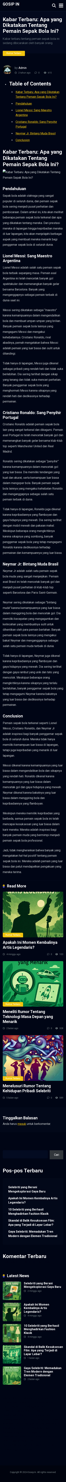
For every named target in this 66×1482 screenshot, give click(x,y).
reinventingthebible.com (18, 1449)
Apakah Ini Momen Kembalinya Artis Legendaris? (30, 945)
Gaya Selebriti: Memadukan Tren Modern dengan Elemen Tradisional (32, 1234)
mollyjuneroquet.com (47, 1436)
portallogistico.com (34, 1406)
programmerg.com (43, 1411)
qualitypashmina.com (16, 1415)
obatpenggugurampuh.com (19, 1440)
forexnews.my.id (40, 1415)
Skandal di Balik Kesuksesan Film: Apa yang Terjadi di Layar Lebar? (31, 1223)
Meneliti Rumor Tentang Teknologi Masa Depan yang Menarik (28, 1016)
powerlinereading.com (17, 1411)
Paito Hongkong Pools (43, 1419)
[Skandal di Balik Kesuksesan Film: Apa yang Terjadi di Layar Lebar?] (12, 1362)
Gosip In (11, 4)
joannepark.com (13, 1398)
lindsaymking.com (14, 1432)
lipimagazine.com (37, 1432)
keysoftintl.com (51, 1398)
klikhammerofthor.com (17, 1428)
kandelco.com (32, 1398)
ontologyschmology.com (18, 1445)
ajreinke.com (33, 1423)
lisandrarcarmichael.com (18, 1436)
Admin (23, 68)
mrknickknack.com (44, 1402)
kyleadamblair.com (43, 1428)
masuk (22, 1124)
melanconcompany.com (17, 1402)
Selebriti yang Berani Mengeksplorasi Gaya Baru (26, 1189)
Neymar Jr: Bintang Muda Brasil (36, 133)
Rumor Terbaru (13, 53)
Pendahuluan (24, 103)
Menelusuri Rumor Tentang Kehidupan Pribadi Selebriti (27, 1088)
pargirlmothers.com (47, 1445)
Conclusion (23, 140)
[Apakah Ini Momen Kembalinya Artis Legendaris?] (33, 914)
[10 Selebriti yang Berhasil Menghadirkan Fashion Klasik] (12, 1341)
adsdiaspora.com (14, 1423)
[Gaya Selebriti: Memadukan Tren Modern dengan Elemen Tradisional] (12, 1383)
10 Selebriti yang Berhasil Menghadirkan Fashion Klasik (28, 1211)
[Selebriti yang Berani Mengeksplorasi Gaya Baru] (12, 1299)
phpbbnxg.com (12, 1406)
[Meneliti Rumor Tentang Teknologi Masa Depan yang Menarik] (33, 984)
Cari (5, 1148)
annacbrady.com (52, 1423)
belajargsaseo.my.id (15, 1419)
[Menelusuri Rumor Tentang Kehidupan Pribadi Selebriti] (33, 1058)
